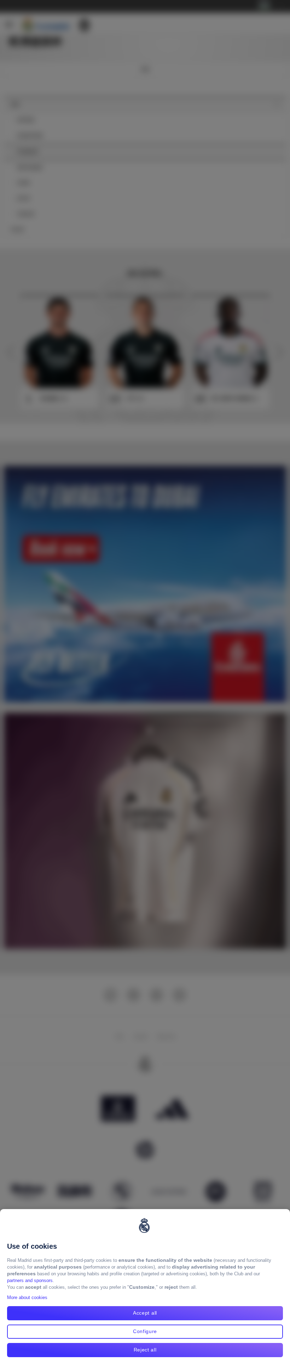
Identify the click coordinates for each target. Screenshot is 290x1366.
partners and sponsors (30, 1280)
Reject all (145, 1350)
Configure (145, 1331)
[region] (145, 1287)
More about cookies (27, 1297)
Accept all (145, 1313)
